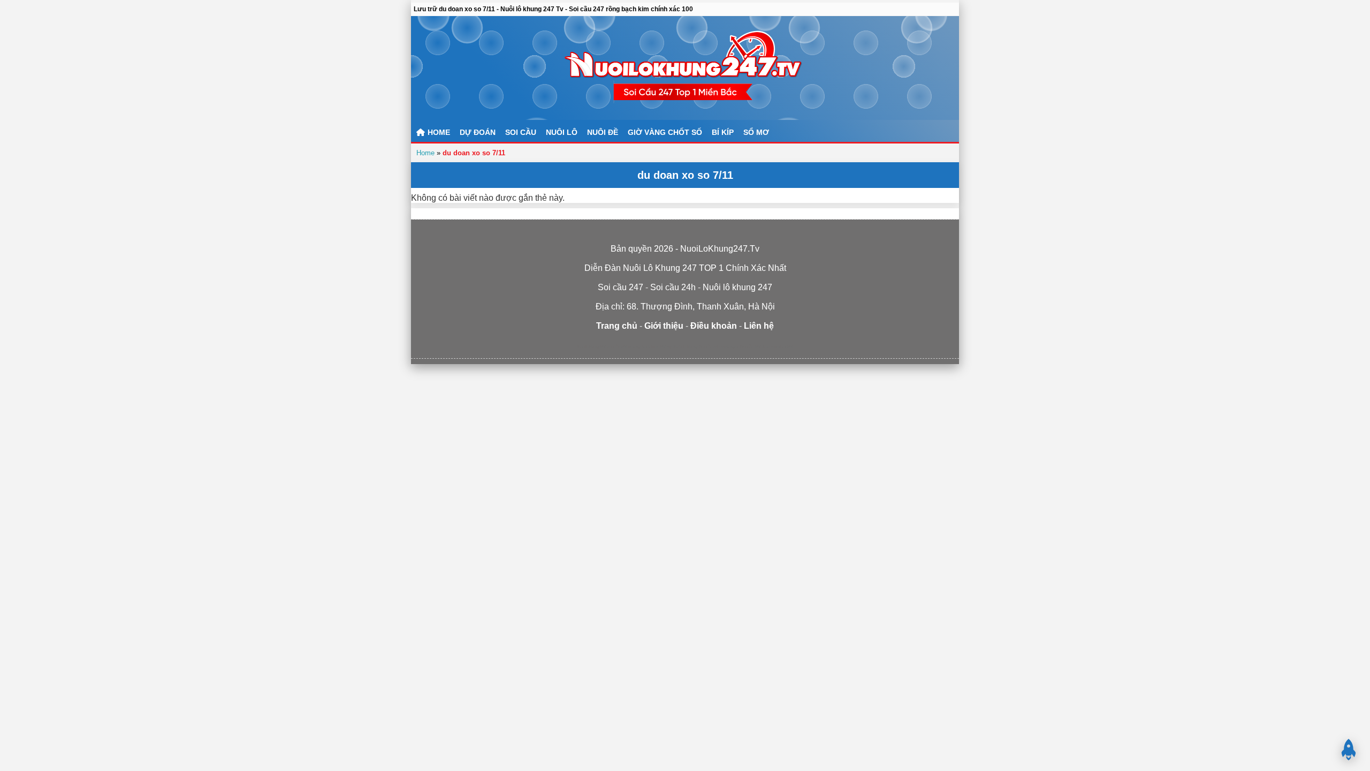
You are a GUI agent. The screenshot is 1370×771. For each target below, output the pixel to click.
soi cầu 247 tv (619, 346)
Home (425, 153)
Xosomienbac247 (777, 346)
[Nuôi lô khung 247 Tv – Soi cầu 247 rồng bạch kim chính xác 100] (685, 68)
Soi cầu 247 (750, 346)
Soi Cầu (520, 132)
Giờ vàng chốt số (665, 132)
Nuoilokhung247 (591, 346)
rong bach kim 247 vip (652, 346)
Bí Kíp (723, 132)
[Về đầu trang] (1348, 749)
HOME (437, 132)
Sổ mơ (756, 132)
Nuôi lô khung (685, 346)
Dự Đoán (478, 132)
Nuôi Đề (602, 132)
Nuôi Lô (561, 132)
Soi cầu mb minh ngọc (719, 346)
